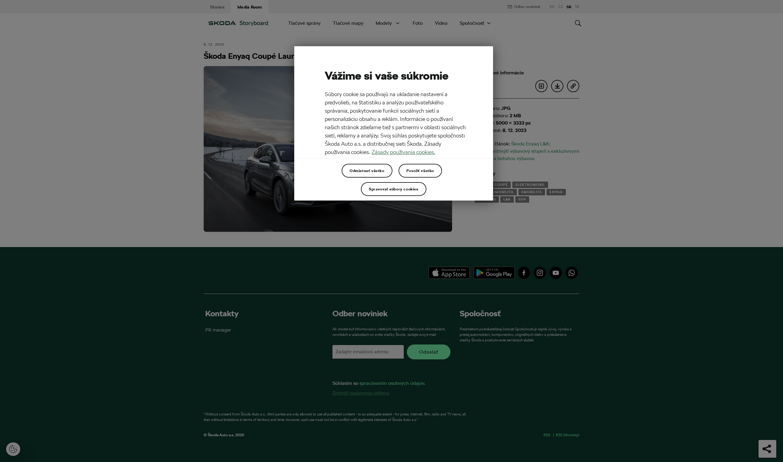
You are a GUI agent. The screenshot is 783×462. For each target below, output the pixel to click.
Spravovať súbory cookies (393, 188)
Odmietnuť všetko (367, 170)
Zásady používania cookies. (403, 152)
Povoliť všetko (420, 170)
